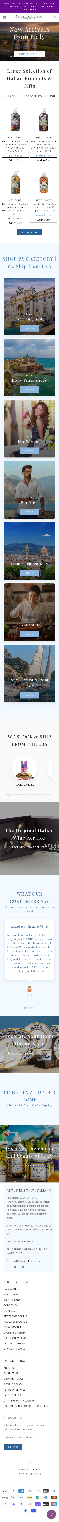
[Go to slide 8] (23, 801)
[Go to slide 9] (25, 801)
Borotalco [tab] (33, 103)
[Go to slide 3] (12, 801)
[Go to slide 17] (42, 801)
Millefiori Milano (15, 1344)
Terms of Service (14, 1396)
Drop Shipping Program (19, 1407)
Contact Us (11, 1380)
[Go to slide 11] (29, 801)
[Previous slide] (6, 778)
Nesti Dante (11, 1301)
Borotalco (11, 1312)
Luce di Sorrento (15, 1339)
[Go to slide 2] (10, 801)
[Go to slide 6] (19, 801)
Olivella (9, 1317)
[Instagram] (22, 1274)
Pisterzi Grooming (15, 1323)
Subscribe (13, 1454)
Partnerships (12, 1401)
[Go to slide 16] (40, 801)
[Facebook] (8, 1274)
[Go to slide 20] (48, 801)
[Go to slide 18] (44, 801)
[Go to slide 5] (16, 801)
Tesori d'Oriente (14, 1350)
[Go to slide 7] (21, 801)
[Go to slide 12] (31, 801)
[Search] (55, 17)
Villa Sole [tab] (11, 103)
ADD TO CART (29, 61)
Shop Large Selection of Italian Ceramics (29, 1059)
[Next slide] (52, 778)
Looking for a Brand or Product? (26, 1412)
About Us (9, 1374)
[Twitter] (15, 1274)
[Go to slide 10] (27, 801)
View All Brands (14, 1355)
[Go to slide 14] (35, 801)
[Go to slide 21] (50, 801)
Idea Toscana (12, 1306)
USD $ (28, 1469)
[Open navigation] (4, 17)
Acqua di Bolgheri (15, 1328)
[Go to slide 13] (33, 801)
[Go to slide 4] (14, 801)
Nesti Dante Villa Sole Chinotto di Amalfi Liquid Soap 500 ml (44, 214)
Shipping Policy (13, 1385)
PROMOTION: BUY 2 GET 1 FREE (29, 854)
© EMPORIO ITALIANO (29, 1476)
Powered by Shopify (29, 1480)
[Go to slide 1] (8, 802)
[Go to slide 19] (46, 801)
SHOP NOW (29, 1172)
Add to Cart (15, 167)
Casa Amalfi (11, 1295)
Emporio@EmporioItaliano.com (24, 1268)
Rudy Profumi (12, 1333)
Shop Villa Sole (29, 239)
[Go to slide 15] (38, 801)
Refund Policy (13, 1391)
